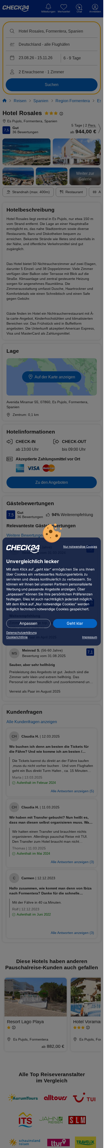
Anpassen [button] (28, 623)
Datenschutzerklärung (21, 632)
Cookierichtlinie (17, 637)
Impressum (89, 637)
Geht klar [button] (75, 623)
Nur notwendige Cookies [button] (80, 546)
